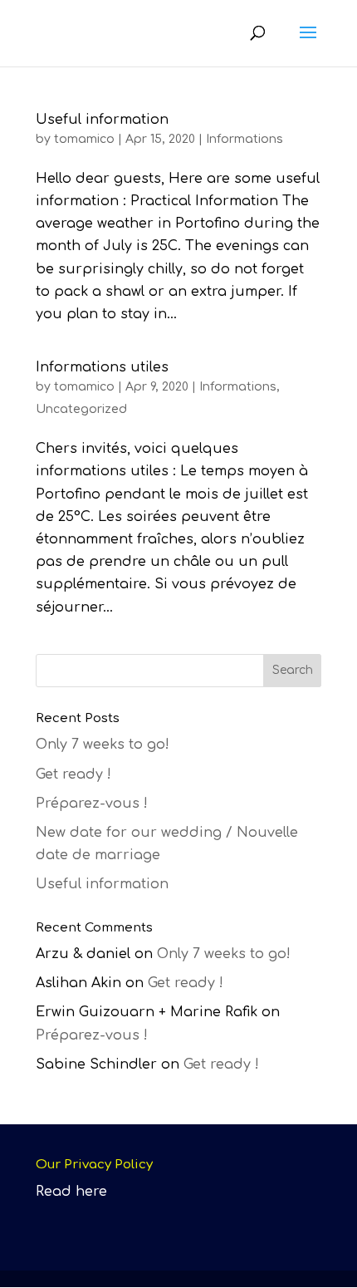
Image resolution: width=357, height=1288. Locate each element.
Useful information (102, 119)
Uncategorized (81, 409)
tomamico (84, 139)
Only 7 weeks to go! (102, 744)
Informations (244, 139)
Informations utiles (102, 367)
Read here (71, 1191)
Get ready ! (73, 774)
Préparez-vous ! (92, 803)
